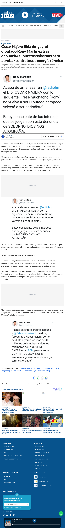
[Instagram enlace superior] (61, 2)
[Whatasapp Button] (61, 513)
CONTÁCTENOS (9, 447)
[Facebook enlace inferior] (10, 515)
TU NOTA (4, 2)
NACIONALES (20, 26)
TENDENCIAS (48, 26)
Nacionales (8, 40)
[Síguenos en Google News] (46, 378)
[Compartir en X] (42, 378)
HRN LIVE (38, 468)
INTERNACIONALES (41, 459)
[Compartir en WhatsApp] (37, 378)
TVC (10, 2)
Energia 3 (37, 384)
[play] (34, 521)
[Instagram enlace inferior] (14, 515)
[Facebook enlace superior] (58, 2)
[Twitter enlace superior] (55, 2)
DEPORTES (38, 462)
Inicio (2, 40)
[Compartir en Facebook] (33, 378)
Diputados (31, 384)
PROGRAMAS (10, 26)
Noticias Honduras (21, 384)
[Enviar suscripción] (27, 504)
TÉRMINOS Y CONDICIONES (13, 456)
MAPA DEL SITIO (9, 450)
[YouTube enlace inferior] (7, 515)
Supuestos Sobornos (46, 384)
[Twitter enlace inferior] (4, 515)
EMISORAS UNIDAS (18, 2)
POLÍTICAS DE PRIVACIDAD (12, 459)
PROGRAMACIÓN (41, 465)
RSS (5, 453)
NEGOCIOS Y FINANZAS (33, 26)
